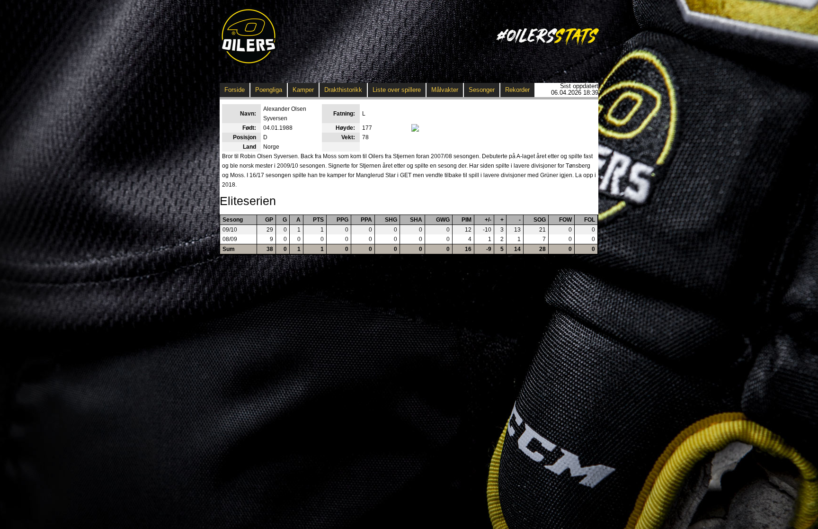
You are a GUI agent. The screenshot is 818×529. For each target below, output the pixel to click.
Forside (234, 89)
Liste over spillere (397, 89)
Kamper (303, 89)
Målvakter (444, 89)
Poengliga (268, 89)
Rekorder (517, 89)
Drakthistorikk (343, 89)
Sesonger (482, 89)
